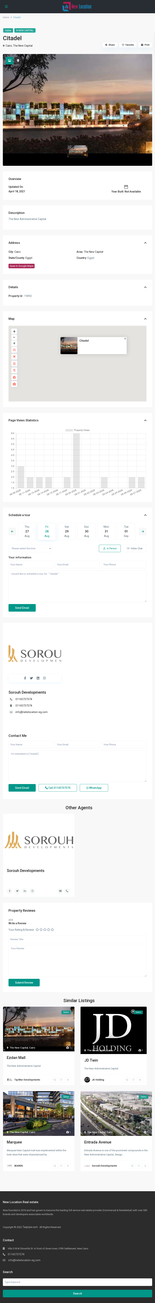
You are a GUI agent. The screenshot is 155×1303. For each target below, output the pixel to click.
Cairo (9, 45)
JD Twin (91, 1060)
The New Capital (23, 45)
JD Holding (98, 1079)
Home (6, 17)
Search (77, 1293)
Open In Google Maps (21, 266)
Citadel (84, 340)
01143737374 (24, 699)
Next (142, 531)
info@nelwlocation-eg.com (32, 712)
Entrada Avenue (97, 1142)
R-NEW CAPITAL (25, 30)
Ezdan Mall (16, 1057)
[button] (9, 110)
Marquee (14, 1142)
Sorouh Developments (27, 692)
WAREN (18, 1165)
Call (59, 787)
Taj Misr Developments (27, 1079)
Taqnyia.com (30, 1227)
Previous (12, 531)
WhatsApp (95, 787)
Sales (8, 30)
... (48, 1154)
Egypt (29, 257)
